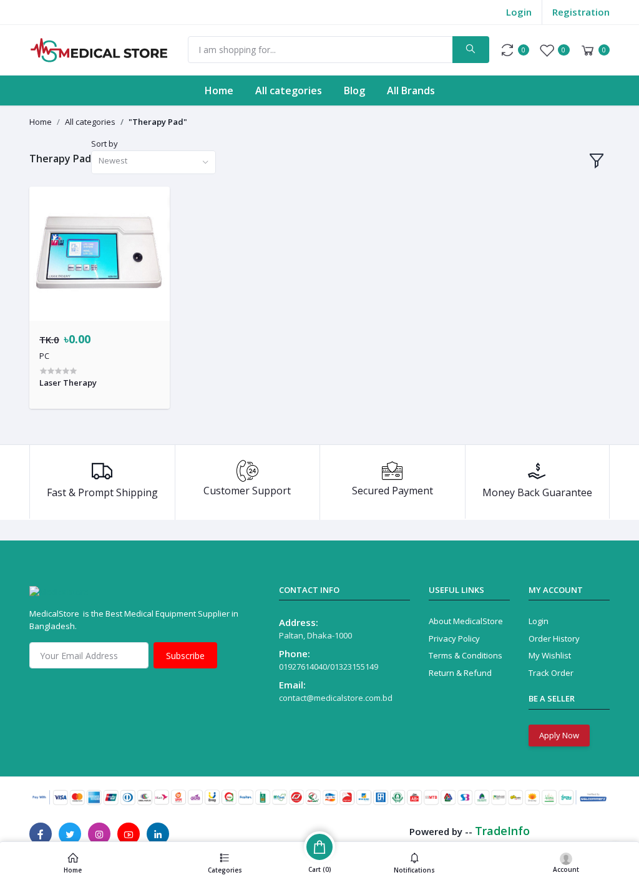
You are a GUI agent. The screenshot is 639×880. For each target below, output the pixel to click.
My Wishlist (550, 655)
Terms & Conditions (465, 655)
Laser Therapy (68, 382)
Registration (581, 12)
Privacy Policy (454, 638)
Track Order (551, 672)
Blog (354, 90)
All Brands (411, 90)
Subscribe (185, 656)
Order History (554, 638)
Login (519, 12)
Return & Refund (460, 672)
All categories (288, 90)
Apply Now (559, 735)
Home (219, 90)
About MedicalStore (466, 621)
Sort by (104, 143)
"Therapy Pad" (158, 121)
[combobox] (153, 162)
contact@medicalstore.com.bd (336, 697)
